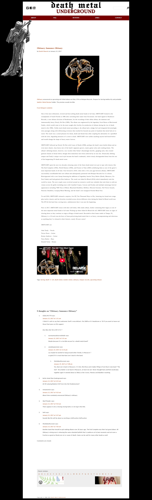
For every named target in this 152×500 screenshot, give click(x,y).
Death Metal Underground (58, 497)
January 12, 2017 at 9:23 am (52, 392)
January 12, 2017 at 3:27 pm (52, 415)
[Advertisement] (79, 34)
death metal (59, 280)
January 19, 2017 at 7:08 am (63, 364)
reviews (76, 18)
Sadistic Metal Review (44, 102)
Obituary (40, 99)
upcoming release (96, 280)
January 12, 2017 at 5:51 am (57, 338)
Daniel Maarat (43, 51)
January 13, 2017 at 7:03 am (52, 427)
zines (97, 18)
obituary (76, 280)
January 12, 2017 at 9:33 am (52, 404)
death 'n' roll (50, 280)
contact (118, 18)
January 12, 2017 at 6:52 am (52, 381)
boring (43, 280)
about (33, 18)
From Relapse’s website (44, 108)
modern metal (67, 280)
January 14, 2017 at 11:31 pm (57, 350)
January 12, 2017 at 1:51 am (52, 318)
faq (54, 18)
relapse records (84, 280)
